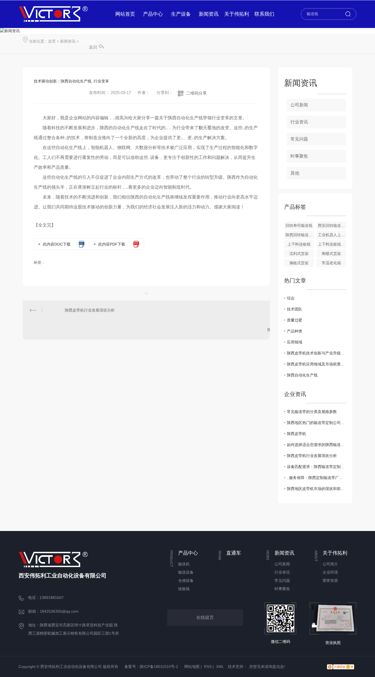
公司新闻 (299, 105)
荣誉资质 (330, 580)
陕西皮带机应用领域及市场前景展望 (316, 364)
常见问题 (87, 41)
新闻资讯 (67, 41)
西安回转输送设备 (332, 225)
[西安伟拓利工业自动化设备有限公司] (53, 14)
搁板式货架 (299, 263)
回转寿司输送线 (299, 225)
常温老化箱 (331, 263)
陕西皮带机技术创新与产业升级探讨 (316, 353)
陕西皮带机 (296, 433)
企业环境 (330, 572)
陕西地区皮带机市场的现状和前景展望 (316, 488)
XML (220, 666)
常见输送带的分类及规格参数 (312, 411)
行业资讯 (299, 122)
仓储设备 (186, 580)
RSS (208, 666)
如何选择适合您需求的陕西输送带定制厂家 (316, 444)
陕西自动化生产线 (302, 375)
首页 (52, 41)
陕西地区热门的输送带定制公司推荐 (316, 422)
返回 (93, 47)
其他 (294, 173)
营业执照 (333, 642)
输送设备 (186, 572)
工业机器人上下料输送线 (332, 235)
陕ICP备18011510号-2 (159, 666)
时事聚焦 (299, 156)
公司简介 (330, 564)
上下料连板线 (298, 244)
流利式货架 (299, 253)
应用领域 (294, 342)
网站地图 (192, 666)
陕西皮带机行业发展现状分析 (90, 310)
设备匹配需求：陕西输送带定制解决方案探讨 (316, 466)
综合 (291, 298)
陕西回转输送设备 (300, 235)
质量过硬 (294, 320)
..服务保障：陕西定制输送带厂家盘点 (316, 477)
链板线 (184, 589)
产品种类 (294, 331)
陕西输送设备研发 (282, 330)
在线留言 (205, 617)
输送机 (184, 564)
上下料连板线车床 (332, 244)
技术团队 (294, 309)
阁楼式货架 (331, 253)
